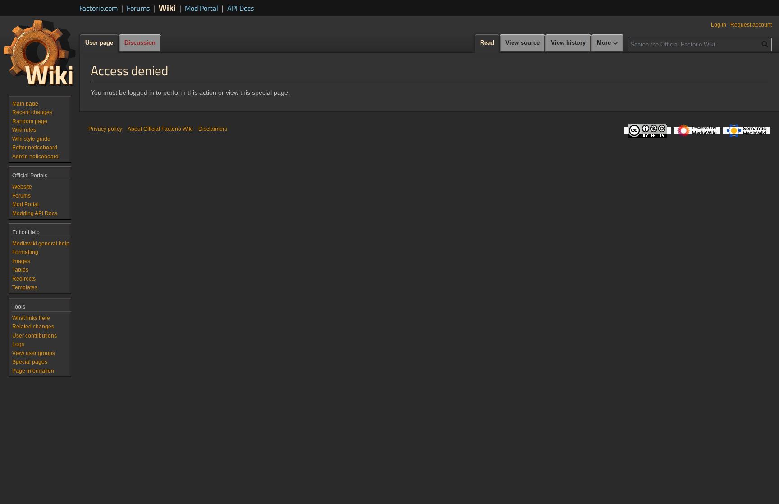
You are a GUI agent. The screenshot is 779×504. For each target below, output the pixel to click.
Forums (138, 8)
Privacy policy (105, 129)
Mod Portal (201, 8)
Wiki (167, 7)
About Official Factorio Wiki (160, 129)
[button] (607, 43)
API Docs (240, 8)
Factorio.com (98, 8)
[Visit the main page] (40, 52)
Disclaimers (212, 129)
